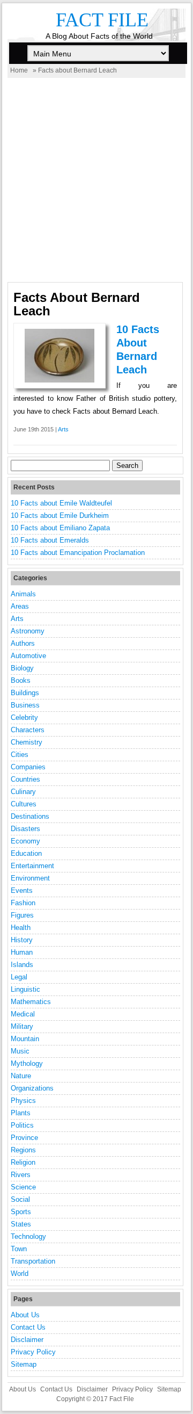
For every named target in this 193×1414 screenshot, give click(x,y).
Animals (23, 594)
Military (22, 1026)
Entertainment (32, 866)
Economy (25, 841)
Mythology (27, 1063)
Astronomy (27, 631)
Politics (22, 1125)
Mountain (25, 1039)
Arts (63, 429)
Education (26, 853)
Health (21, 928)
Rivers (21, 1175)
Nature (21, 1076)
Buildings (25, 693)
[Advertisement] (96, 180)
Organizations (32, 1088)
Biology (22, 668)
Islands (22, 965)
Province (24, 1138)
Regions (23, 1150)
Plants (21, 1113)
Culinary (23, 792)
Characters (27, 730)
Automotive (28, 656)
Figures (22, 915)
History (22, 940)
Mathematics (31, 1002)
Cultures (23, 804)
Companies (28, 767)
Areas (20, 606)
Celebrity (24, 717)
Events (22, 890)
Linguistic (25, 989)
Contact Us (28, 1327)
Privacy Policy (33, 1352)
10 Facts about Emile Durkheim (60, 515)
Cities (19, 755)
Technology (28, 1236)
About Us (25, 1315)
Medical (23, 1014)
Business (25, 705)
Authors (23, 643)
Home (19, 70)
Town (19, 1249)
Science (23, 1187)
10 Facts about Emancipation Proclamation (78, 553)
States (21, 1224)
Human (22, 952)
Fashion (23, 903)
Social (20, 1199)
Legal (19, 977)
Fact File (102, 20)
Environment (30, 878)
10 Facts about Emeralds (50, 540)
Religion (23, 1162)
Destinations (30, 816)
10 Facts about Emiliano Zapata (60, 528)
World (19, 1273)
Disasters (25, 829)
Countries (25, 779)
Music (20, 1051)
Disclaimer (27, 1340)
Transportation (33, 1261)
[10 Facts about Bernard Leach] (59, 380)
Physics (23, 1100)
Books (21, 680)
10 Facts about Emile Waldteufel (61, 503)
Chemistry (26, 742)
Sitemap (23, 1364)
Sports (21, 1212)
